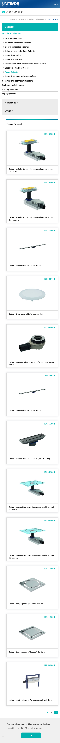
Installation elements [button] (11, 33)
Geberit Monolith (13, 55)
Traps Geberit (11, 72)
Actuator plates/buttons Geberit (20, 51)
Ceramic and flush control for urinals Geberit (25, 64)
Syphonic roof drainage (13, 85)
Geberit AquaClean (13, 59)
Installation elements (35, 19)
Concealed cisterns (13, 38)
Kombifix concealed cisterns (18, 43)
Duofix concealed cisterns (17, 47)
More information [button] (33, 728)
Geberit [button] (9, 27)
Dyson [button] (8, 111)
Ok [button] (31, 735)
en (55, 4)
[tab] (30, 27)
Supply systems (9, 94)
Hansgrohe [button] (11, 102)
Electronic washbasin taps (16, 68)
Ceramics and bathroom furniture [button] (17, 81)
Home (12, 19)
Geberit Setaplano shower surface (20, 76)
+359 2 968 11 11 (14, 12)
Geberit (21, 19)
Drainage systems (10, 89)
